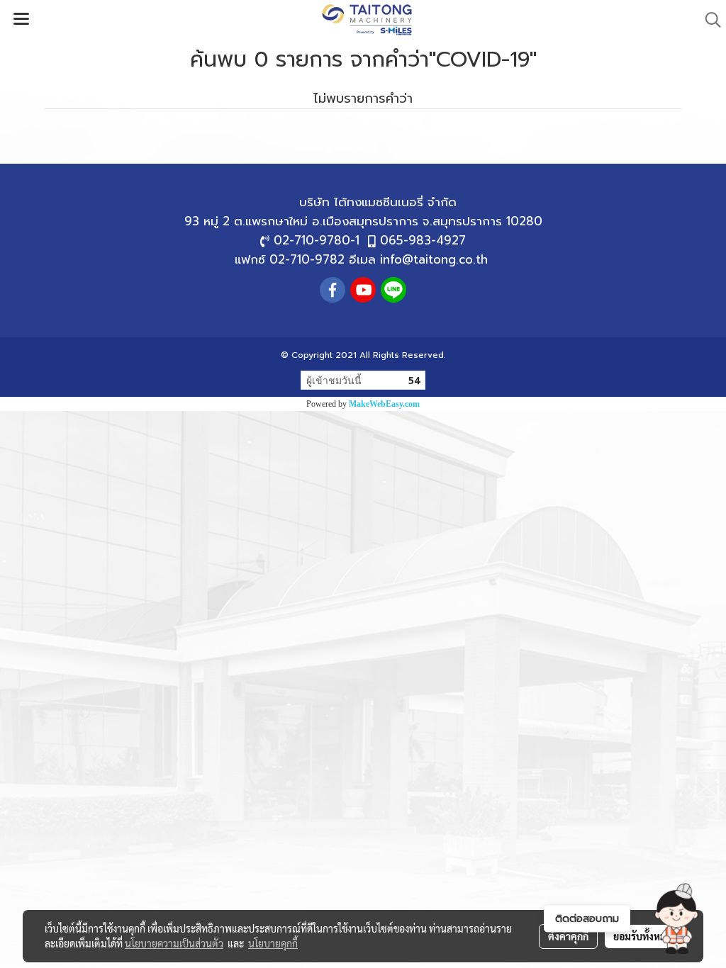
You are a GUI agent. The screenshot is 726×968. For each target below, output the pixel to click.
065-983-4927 (423, 240)
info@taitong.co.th (434, 259)
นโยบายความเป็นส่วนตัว (174, 943)
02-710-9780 (312, 240)
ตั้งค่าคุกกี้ (568, 936)
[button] (676, 918)
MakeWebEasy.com (384, 404)
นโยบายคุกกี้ (273, 943)
